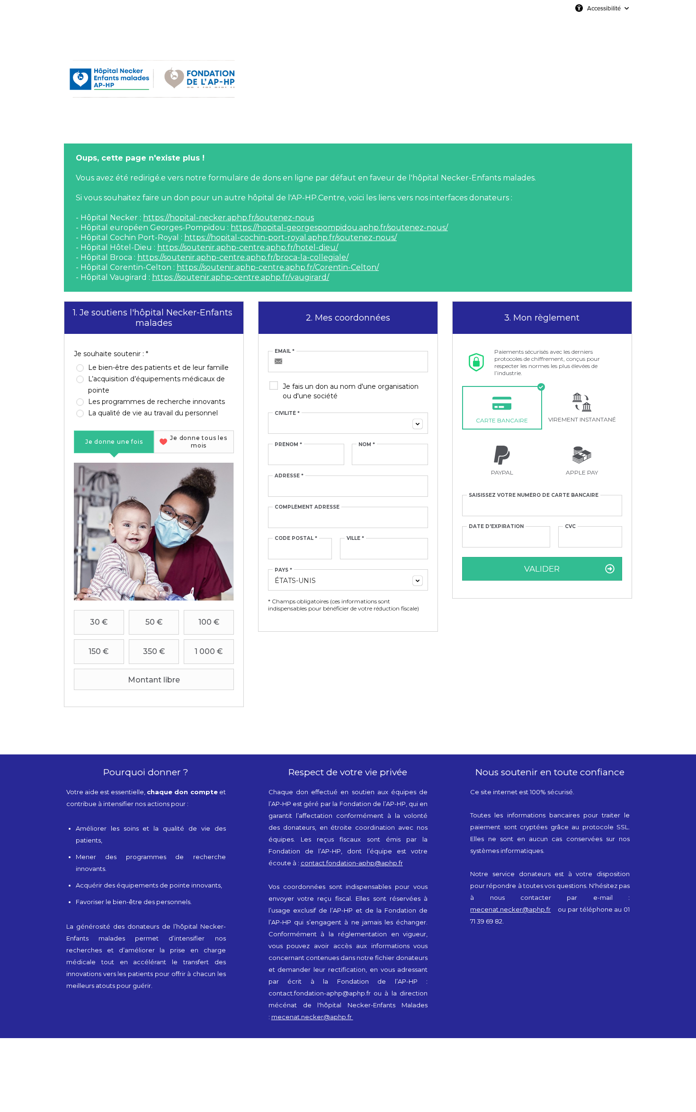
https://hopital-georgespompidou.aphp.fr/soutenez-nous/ (339, 227)
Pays (283, 570)
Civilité (287, 413)
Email (284, 351)
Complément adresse (307, 507)
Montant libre (154, 679)
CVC (570, 526)
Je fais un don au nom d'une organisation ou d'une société (351, 391)
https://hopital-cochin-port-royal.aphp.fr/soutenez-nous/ (290, 237)
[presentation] (113, 441)
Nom (366, 445)
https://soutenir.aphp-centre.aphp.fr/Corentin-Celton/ (278, 267)
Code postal (296, 538)
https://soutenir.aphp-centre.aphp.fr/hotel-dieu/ (247, 247)
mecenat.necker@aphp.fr (312, 1017)
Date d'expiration (496, 526)
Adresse (289, 476)
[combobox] (348, 423)
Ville (355, 538)
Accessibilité (604, 8)
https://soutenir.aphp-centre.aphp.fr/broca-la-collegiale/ (242, 257)
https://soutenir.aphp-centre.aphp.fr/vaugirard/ (240, 277)
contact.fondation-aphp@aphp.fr (352, 863)
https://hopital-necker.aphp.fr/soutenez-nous (228, 217)
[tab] (114, 441)
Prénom (288, 445)
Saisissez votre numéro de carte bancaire (533, 495)
